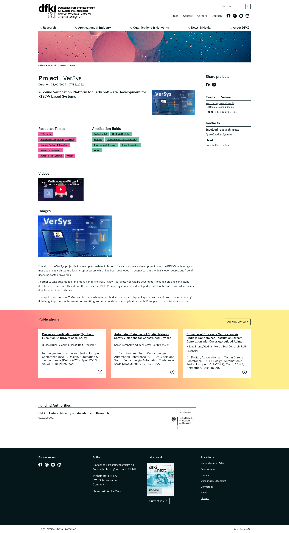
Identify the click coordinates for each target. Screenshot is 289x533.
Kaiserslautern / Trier (212, 463)
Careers (202, 15)
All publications (237, 322)
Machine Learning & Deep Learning (57, 139)
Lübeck (205, 498)
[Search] (248, 6)
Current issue (158, 501)
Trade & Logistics (130, 145)
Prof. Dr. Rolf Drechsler (218, 144)
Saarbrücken (208, 469)
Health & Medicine (121, 134)
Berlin (204, 492)
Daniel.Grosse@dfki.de (221, 106)
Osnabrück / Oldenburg (213, 480)
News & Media (201, 27)
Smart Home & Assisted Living (122, 139)
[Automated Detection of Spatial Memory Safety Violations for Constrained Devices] (172, 371)
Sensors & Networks (50, 150)
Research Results (67, 65)
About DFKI (241, 27)
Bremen (205, 474)
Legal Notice (47, 529)
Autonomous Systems (51, 155)
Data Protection (66, 529)
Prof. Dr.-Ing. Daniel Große (220, 103)
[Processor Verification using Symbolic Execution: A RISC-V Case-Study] (100, 371)
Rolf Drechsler (87, 345)
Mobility (98, 139)
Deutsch (217, 15)
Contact (188, 15)
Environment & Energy (105, 145)
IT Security (45, 134)
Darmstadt (207, 486)
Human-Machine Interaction (54, 145)
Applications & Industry (94, 27)
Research (49, 27)
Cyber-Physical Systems (219, 134)
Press (174, 15)
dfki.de (41, 65)
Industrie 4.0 (100, 134)
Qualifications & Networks (151, 27)
